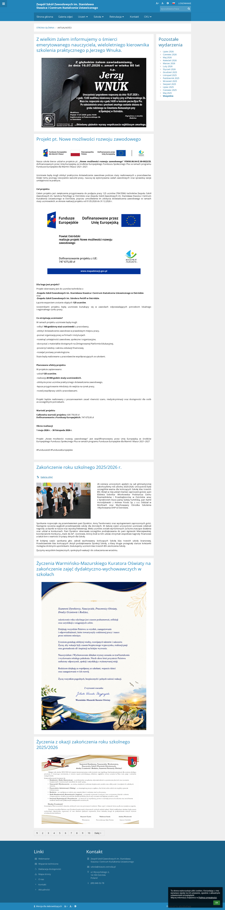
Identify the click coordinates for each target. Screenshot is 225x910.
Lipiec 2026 (168, 51)
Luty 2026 (167, 66)
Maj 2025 (167, 92)
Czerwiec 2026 (170, 54)
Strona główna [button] (45, 16)
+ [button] (158, 3)
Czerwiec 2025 (170, 89)
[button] (167, 3)
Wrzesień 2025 (170, 81)
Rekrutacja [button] (116, 16)
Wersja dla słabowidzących (49, 906)
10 (89, 833)
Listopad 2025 (170, 75)
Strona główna (45, 27)
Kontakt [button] (134, 16)
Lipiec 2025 (168, 87)
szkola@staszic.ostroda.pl (103, 866)
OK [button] (216, 903)
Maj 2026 (167, 57)
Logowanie (184, 3)
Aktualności (64, 27)
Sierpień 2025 (169, 84)
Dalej (97, 833)
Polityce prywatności (207, 898)
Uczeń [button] (81, 16)
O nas (41, 879)
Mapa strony (44, 874)
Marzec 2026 (169, 63)
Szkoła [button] (97, 16)
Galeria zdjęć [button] (65, 16)
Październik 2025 (171, 78)
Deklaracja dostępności (49, 869)
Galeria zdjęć (47, 477)
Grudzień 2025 (170, 72)
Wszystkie (168, 95)
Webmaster (44, 858)
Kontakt (42, 884)
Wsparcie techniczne (48, 863)
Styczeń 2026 (169, 69)
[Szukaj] (189, 9)
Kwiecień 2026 (170, 60)
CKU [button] (146, 16)
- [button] (163, 3)
